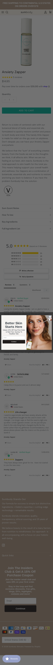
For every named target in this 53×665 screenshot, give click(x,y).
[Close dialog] (50, 317)
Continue (13, 341)
